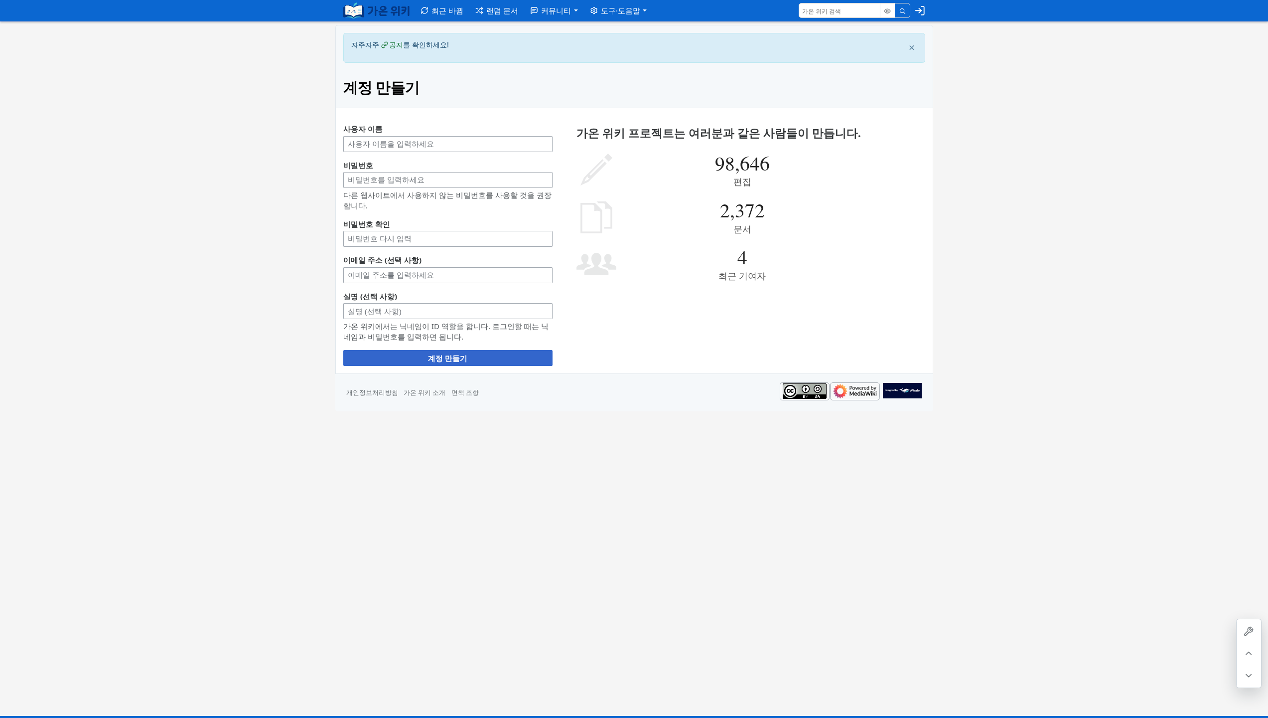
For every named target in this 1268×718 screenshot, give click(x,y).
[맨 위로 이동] (1249, 653)
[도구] (1249, 631)
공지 (396, 44)
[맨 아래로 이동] (1249, 675)
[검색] (902, 10)
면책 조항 (465, 392)
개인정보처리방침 (372, 392)
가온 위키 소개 (424, 392)
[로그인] (920, 10)
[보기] (887, 10)
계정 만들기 (447, 358)
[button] (553, 10)
